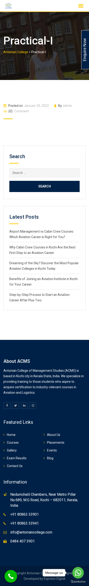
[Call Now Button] (11, 576)
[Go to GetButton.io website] (78, 581)
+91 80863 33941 (24, 523)
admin (67, 105)
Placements (55, 442)
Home (11, 435)
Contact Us (15, 466)
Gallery (12, 450)
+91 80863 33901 (24, 514)
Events (52, 450)
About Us (53, 435)
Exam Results (16, 458)
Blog (50, 458)
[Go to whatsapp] (78, 572)
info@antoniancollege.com (31, 532)
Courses (13, 442)
